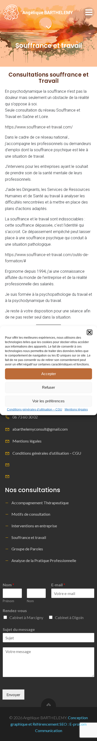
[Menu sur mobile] (89, 12)
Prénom (8, 601)
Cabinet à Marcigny (26, 617)
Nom (8, 584)
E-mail (58, 584)
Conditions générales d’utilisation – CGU (34, 409)
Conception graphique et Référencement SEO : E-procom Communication (49, 724)
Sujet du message (19, 629)
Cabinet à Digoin (69, 617)
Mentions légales (76, 409)
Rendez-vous (15, 610)
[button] (89, 332)
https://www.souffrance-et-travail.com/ (39, 127)
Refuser (48, 387)
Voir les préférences (48, 401)
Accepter (48, 374)
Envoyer (13, 694)
